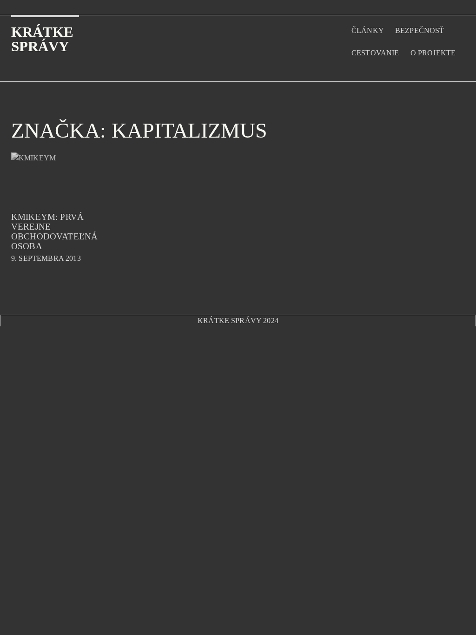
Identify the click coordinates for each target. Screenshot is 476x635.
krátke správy (42, 39)
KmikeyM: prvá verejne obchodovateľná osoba (54, 231)
